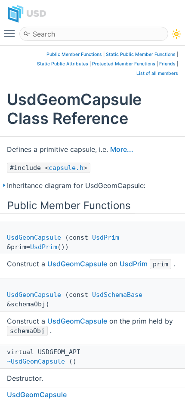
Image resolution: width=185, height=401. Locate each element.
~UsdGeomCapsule (36, 361)
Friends (167, 64)
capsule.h (66, 168)
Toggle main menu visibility (11, 33)
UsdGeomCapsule (34, 237)
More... (121, 149)
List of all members (157, 73)
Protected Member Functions (123, 64)
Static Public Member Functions (141, 54)
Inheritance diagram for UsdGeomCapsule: (76, 185)
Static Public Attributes (62, 64)
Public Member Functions (74, 54)
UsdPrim (105, 237)
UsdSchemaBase (117, 295)
